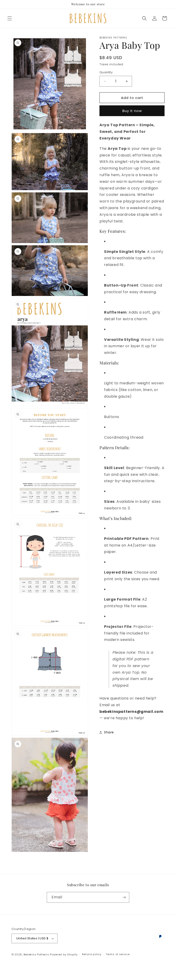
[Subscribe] (124, 897)
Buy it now (132, 110)
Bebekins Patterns (36, 954)
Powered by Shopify (64, 954)
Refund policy (92, 954)
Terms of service (117, 954)
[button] (10, 18)
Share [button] (109, 732)
